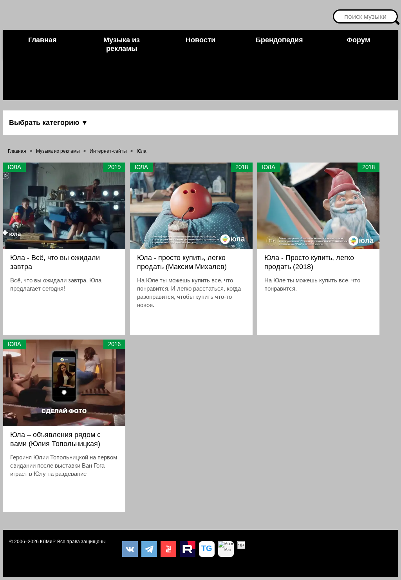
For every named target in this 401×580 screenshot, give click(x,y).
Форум (358, 40)
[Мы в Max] (226, 549)
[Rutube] (187, 549)
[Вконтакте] (130, 549)
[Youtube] (168, 549)
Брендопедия (279, 40)
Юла (141, 151)
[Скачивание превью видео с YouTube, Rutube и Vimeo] (207, 549)
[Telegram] (149, 549)
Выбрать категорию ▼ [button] (48, 122)
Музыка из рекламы (121, 44)
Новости (200, 40)
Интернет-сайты (108, 151)
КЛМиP (47, 541)
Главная (42, 40)
